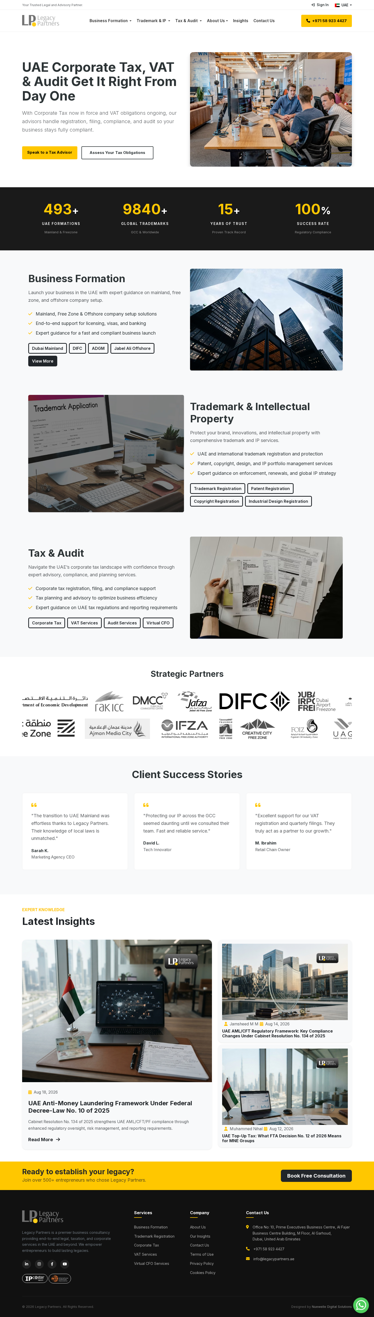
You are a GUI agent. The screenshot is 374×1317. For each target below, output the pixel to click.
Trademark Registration (217, 488)
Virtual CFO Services (151, 1263)
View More (42, 361)
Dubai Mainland (47, 348)
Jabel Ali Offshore (132, 348)
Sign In (323, 5)
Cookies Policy (202, 1272)
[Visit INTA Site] (60, 1275)
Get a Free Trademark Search (123, 152)
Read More (41, 1139)
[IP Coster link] (35, 1275)
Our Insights (200, 1236)
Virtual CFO (158, 622)
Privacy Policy (202, 1263)
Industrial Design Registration (278, 501)
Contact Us (264, 20)
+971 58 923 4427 (329, 20)
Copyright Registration (216, 501)
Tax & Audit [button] (187, 20)
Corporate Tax (46, 622)
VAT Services (84, 622)
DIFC (77, 348)
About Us (216, 20)
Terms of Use (202, 1254)
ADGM (98, 348)
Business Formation (151, 1227)
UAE (345, 5)
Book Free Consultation (316, 1176)
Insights (240, 20)
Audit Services (122, 622)
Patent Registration (270, 488)
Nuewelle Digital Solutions (332, 1307)
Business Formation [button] (109, 20)
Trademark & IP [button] (152, 20)
